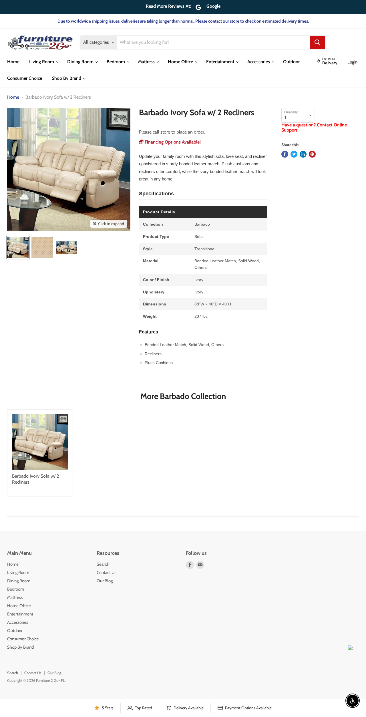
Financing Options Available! (172, 142)
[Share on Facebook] (284, 154)
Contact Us (106, 572)
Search (103, 564)
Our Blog (105, 580)
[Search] (317, 42)
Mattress (147, 61)
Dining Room (81, 61)
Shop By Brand (67, 78)
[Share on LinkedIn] (303, 154)
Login (352, 62)
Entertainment (220, 61)
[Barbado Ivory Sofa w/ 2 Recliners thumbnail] (18, 247)
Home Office (181, 61)
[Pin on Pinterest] (312, 154)
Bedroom (116, 61)
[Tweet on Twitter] (294, 154)
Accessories (259, 61)
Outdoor (291, 61)
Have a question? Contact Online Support (314, 127)
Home (13, 61)
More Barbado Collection (183, 396)
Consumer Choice (24, 78)
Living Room (42, 61)
